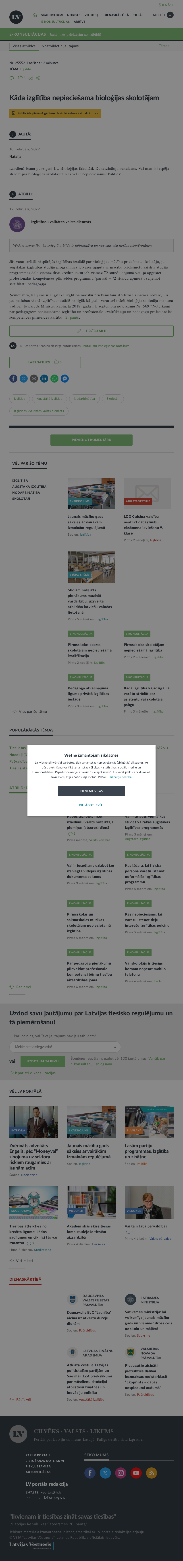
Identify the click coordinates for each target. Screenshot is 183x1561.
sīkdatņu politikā (120, 777)
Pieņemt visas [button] (91, 791)
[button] (91, 805)
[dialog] (91, 780)
